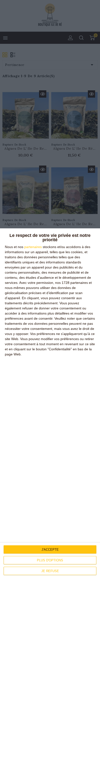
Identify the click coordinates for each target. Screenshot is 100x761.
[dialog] (50, 494)
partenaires (33, 247)
